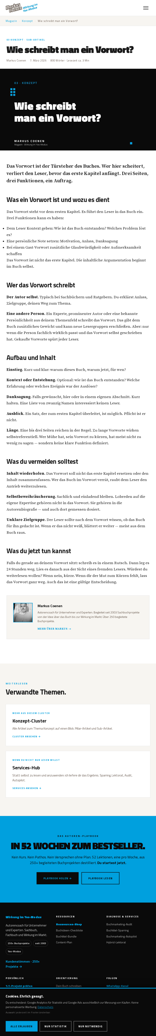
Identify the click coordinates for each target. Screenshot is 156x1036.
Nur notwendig (90, 1026)
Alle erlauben (22, 1026)
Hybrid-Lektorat (116, 942)
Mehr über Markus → (54, 628)
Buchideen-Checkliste (69, 930)
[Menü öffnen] (145, 7)
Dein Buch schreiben (68, 986)
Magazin (11, 21)
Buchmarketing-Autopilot (121, 936)
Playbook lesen (100, 878)
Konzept (27, 21)
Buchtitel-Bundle (66, 936)
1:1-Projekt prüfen (19, 986)
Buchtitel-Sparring (117, 930)
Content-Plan (64, 942)
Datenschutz (45, 1007)
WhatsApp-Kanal (117, 986)
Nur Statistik (55, 1026)
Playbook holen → (57, 878)
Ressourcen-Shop (69, 924)
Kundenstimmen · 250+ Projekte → (23, 964)
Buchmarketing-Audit (119, 924)
